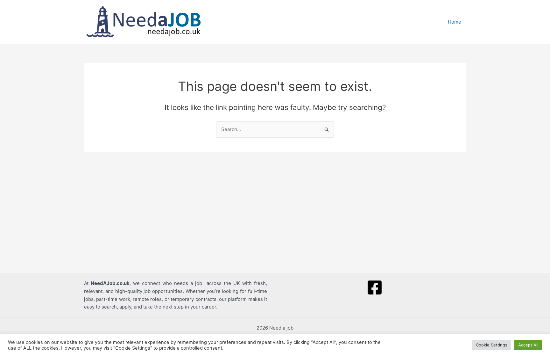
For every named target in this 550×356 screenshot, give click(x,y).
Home (454, 22)
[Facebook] (375, 287)
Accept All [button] (528, 344)
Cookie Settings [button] (491, 344)
